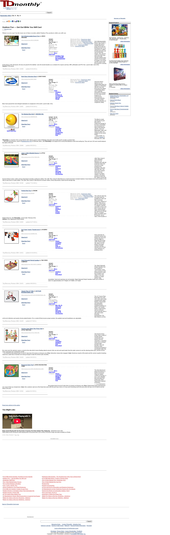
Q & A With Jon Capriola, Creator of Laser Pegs (15, 489)
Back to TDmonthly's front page (10, 504)
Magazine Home (56, 524)
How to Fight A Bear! (115, 100)
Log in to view (85, 39)
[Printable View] (7, 21)
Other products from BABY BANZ (28, 79)
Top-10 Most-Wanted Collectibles (12, 483)
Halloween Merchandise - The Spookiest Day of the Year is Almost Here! (61, 476)
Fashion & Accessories (48, 485)
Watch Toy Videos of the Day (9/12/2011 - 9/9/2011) (16, 498)
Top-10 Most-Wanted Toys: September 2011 (54, 480)
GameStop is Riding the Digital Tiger (52, 494)
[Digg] (14, 21)
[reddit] (20, 21)
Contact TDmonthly (67, 524)
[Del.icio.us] (16, 21)
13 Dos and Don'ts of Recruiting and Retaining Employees (57, 487)
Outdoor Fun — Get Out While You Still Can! (14, 478)
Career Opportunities (70, 531)
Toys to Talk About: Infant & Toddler (119, 106)
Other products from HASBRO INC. (29, 233)
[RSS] (9, 21)
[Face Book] (12, 21)
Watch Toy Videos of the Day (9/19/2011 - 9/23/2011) (56, 496)
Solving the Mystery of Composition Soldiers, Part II (55, 491)
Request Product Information (78, 525)
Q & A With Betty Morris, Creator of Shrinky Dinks (55, 478)
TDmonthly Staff (7, 29)
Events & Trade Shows (58, 525)
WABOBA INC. (40, 114)
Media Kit (67, 525)
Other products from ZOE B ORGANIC (30, 40)
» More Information (125, 41)
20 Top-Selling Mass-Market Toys (12, 494)
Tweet (23, 50)
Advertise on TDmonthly (119, 18)
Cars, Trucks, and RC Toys (10, 485)
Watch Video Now (11, 131)
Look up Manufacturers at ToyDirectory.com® (66, 528)
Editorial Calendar (46, 525)
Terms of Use (78, 532)
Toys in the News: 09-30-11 (49, 492)
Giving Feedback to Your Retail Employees (14, 487)
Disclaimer (53, 531)
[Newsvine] (18, 21)
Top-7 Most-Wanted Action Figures (12, 482)
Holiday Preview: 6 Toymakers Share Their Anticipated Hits (18, 491)
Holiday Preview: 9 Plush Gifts (11, 492)
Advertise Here (77, 524)
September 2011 (5, 15)
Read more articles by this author (11, 405)
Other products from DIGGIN (27, 193)
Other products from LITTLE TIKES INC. (30, 157)
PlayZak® (89, 525)
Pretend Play (45, 483)
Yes (16, 435)
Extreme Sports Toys (115, 103)
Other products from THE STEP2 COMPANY (31, 264)
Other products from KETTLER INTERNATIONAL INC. (33, 295)
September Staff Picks (9, 480)
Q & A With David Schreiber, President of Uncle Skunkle (17, 476)
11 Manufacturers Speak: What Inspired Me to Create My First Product (21, 496)
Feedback (79, 531)
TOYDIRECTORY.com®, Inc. (78, 534)
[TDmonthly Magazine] (21, 9)
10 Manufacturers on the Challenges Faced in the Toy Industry (58, 489)
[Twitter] (11, 21)
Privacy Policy (60, 531)
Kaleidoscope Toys (27, 141)
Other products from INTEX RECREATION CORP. (32, 368)
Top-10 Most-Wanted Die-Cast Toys (51, 482)
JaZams (101, 137)
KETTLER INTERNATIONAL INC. (31, 291)
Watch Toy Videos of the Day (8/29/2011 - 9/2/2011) (16, 499)
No (18, 435)
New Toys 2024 (114, 113)
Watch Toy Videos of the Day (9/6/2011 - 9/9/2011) (55, 498)
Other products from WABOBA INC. (29, 116)
